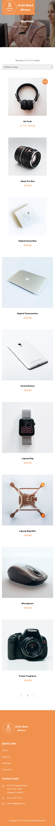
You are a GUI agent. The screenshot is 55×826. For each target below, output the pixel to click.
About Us (6, 756)
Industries (6, 763)
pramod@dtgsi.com (16, 803)
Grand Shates (27, 386)
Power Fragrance (27, 676)
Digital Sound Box (28, 241)
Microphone (27, 603)
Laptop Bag (27, 458)
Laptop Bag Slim (27, 531)
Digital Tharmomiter (27, 313)
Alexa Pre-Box (28, 181)
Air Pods (27, 121)
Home (5, 750)
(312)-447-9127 (15, 798)
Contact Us (7, 769)
